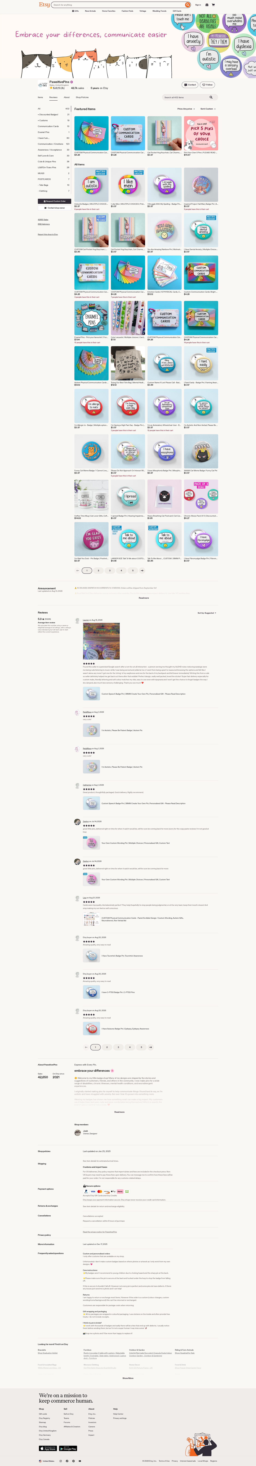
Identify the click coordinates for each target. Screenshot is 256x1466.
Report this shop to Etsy (48, 234)
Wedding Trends (159, 11)
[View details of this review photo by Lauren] (101, 641)
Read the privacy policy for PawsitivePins (100, 1232)
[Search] (187, 5)
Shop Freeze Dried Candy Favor (188, 1368)
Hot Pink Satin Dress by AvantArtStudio (100, 1368)
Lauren (86, 620)
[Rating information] (51, 88)
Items (40, 97)
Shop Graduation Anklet (48, 1353)
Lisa (84, 898)
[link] (77, 570)
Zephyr (86, 821)
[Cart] (213, 5)
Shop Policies (82, 97)
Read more (144, 598)
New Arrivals (90, 11)
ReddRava (87, 712)
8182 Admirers (44, 224)
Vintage (143, 11)
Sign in (198, 5)
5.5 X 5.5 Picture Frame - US (141, 1368)
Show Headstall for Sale (185, 1353)
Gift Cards (177, 11)
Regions (213, 1461)
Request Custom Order (56, 201)
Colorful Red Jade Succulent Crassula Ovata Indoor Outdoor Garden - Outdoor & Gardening (150, 1354)
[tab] (54, 109)
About (66, 97)
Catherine (87, 785)
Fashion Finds (127, 11)
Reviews (53, 97)
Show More (128, 1378)
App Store (48, 1448)
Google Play (68, 1448)
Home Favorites (108, 11)
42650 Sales (43, 220)
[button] (190, 85)
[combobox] (117, 5)
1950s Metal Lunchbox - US (49, 1368)
